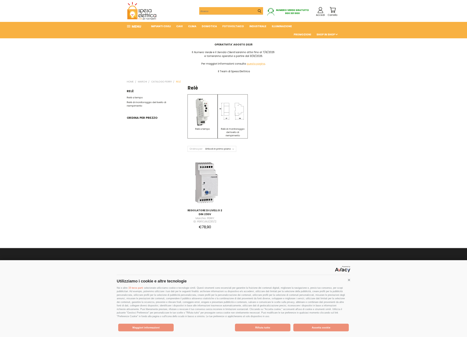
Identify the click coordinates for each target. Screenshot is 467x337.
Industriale (257, 26)
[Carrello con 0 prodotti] (332, 10)
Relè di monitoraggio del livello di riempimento (146, 104)
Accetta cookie (321, 327)
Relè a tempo (135, 97)
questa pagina (256, 64)
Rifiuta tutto (262, 327)
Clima (192, 26)
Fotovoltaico (233, 26)
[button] (349, 280)
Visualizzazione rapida (205, 179)
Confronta (204, 186)
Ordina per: (196, 149)
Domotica (209, 26)
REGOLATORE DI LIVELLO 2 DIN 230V (205, 212)
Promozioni (302, 34)
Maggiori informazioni (146, 327)
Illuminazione (282, 26)
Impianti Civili (161, 26)
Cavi (179, 26)
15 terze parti (135, 287)
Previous (457, 325)
